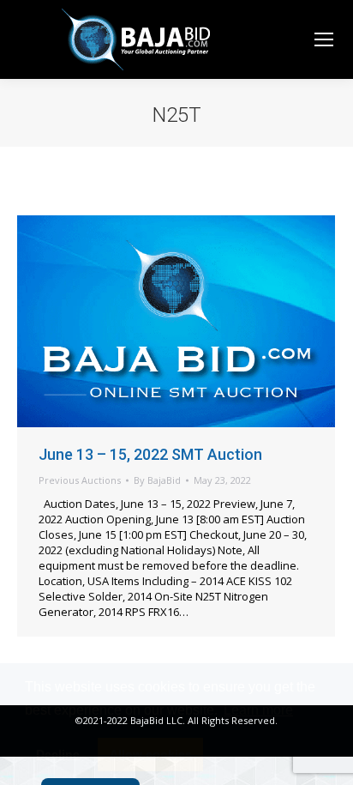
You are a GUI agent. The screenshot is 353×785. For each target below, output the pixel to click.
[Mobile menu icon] (324, 39)
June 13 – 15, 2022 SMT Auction (150, 454)
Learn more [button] (258, 710)
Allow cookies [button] (151, 754)
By (157, 480)
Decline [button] (58, 754)
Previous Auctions (80, 480)
